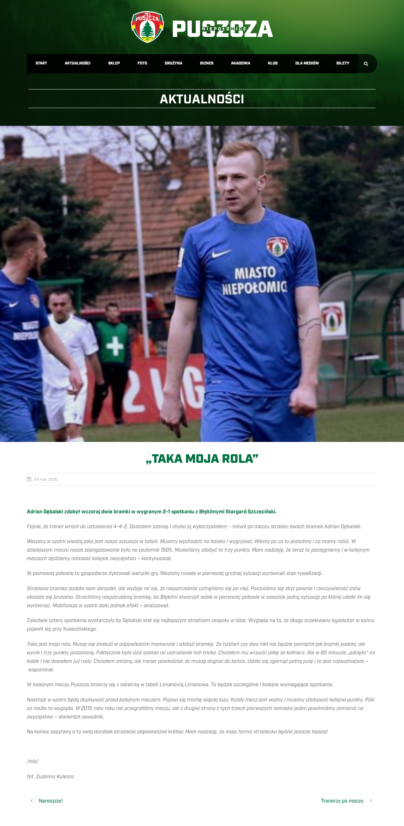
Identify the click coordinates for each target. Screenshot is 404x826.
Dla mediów (307, 63)
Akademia (240, 63)
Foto (142, 63)
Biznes (206, 63)
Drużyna (173, 63)
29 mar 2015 (45, 479)
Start (41, 63)
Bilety (342, 63)
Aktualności (78, 63)
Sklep (114, 63)
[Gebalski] (202, 284)
